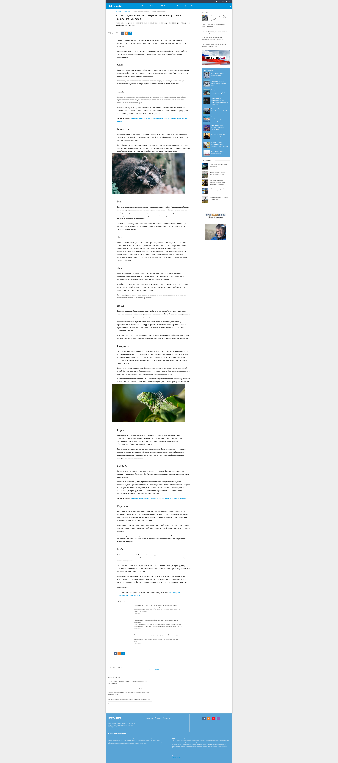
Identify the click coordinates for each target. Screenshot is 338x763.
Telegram (176, 593)
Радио (185, 6)
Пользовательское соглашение (117, 733)
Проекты (153, 6)
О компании (148, 718)
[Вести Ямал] (115, 6)
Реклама (176, 6)
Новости (143, 6)
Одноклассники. (134, 596)
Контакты (166, 718)
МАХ (170, 593)
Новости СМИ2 (154, 670)
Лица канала (164, 6)
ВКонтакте (123, 596)
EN (192, 6)
